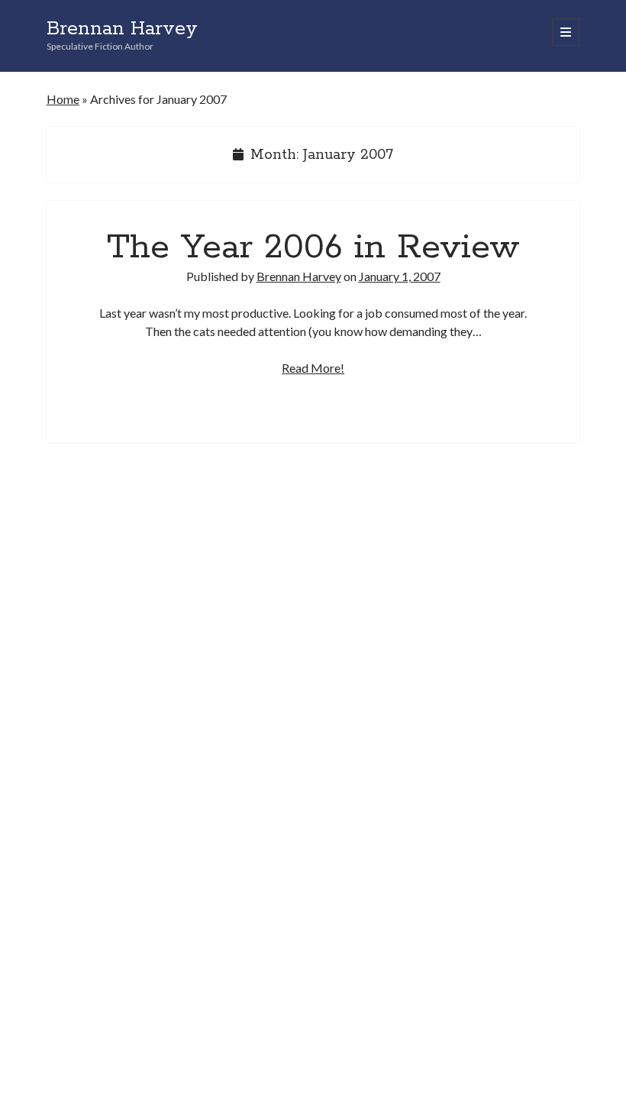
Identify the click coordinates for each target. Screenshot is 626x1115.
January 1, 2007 (399, 276)
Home (63, 99)
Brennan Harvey (122, 29)
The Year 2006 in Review (313, 247)
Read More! (313, 367)
